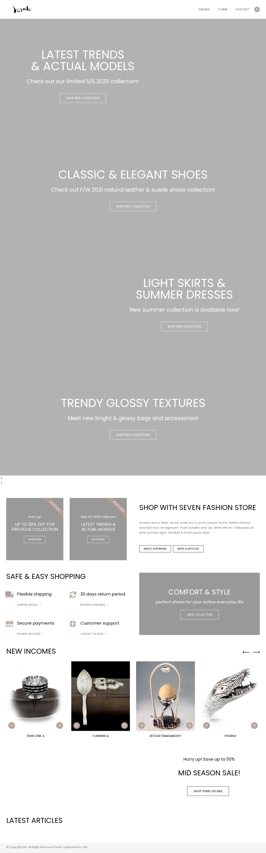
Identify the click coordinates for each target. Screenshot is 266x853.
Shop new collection (83, 98)
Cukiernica (100, 736)
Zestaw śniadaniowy (165, 736)
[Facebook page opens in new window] (257, 9)
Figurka (230, 736)
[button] (11, 725)
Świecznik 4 (35, 736)
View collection (199, 615)
